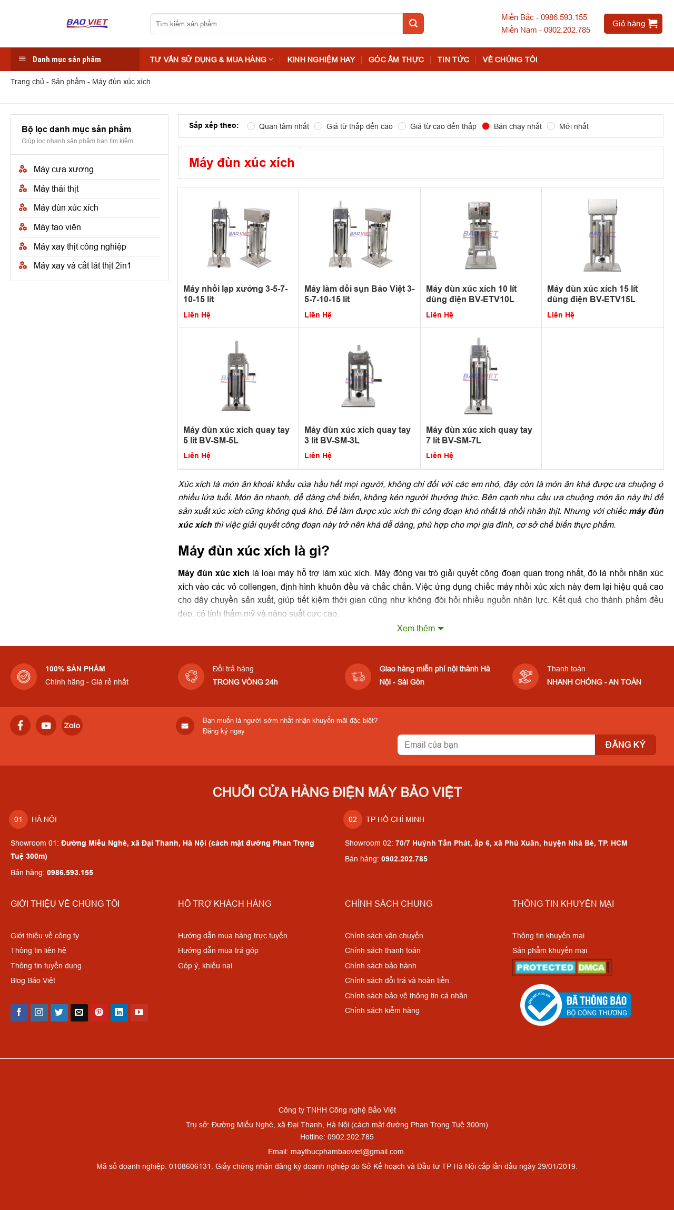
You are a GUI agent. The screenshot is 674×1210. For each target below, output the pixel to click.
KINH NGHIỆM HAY (321, 59)
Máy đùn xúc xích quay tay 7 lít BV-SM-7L (479, 435)
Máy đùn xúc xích (66, 207)
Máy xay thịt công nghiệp (80, 246)
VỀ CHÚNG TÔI (510, 59)
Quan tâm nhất (284, 126)
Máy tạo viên (57, 227)
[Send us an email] (79, 1013)
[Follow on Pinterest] (99, 1013)
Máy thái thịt (56, 188)
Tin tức (453, 59)
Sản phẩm (68, 81)
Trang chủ (27, 81)
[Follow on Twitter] (59, 1013)
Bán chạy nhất (518, 126)
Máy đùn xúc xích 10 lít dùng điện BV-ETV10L (471, 294)
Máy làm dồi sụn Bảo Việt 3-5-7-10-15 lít (359, 294)
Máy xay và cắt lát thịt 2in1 (83, 265)
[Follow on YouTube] (139, 1013)
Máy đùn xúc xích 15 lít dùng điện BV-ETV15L (592, 294)
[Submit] (413, 23)
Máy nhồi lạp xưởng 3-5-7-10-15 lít (235, 294)
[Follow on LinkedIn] (119, 1013)
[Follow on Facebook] (19, 1013)
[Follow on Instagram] (39, 1013)
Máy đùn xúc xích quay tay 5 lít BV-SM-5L (236, 435)
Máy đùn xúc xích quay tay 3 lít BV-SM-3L (357, 435)
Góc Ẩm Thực (396, 59)
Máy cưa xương (64, 169)
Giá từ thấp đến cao (359, 126)
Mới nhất (574, 126)
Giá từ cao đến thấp (443, 126)
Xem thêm (416, 628)
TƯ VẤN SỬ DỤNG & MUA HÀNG (208, 59)
